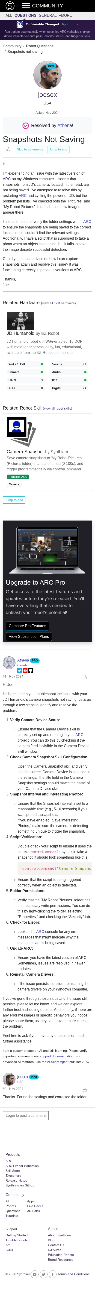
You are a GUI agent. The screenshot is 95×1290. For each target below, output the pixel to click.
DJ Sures (54, 1250)
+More (65, 15)
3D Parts (33, 1211)
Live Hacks (35, 1206)
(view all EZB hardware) (58, 303)
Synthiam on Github (20, 1185)
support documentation (57, 1056)
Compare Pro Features (27, 626)
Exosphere (13, 1175)
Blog (51, 1240)
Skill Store (13, 1171)
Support (11, 1229)
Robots (11, 1206)
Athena (64, 125)
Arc (8, 1245)
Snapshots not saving (25, 52)
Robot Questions (39, 46)
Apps (31, 1201)
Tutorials (12, 1216)
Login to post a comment (26, 1115)
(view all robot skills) (57, 408)
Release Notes (16, 1180)
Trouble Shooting (18, 1240)
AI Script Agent (57, 1062)
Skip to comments (30, 149)
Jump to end (58, 149)
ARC (7, 179)
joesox (23, 1077)
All (9, 15)
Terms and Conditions (73, 1274)
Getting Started (17, 1235)
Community (12, 46)
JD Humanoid (21, 333)
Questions (25, 15)
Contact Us (56, 1245)
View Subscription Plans (29, 636)
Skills (9, 1250)
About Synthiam (59, 1235)
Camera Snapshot (26, 451)
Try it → (67, 24)
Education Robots (61, 1255)
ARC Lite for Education (22, 1166)
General (48, 15)
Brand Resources (60, 1259)
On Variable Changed (42, 24)
